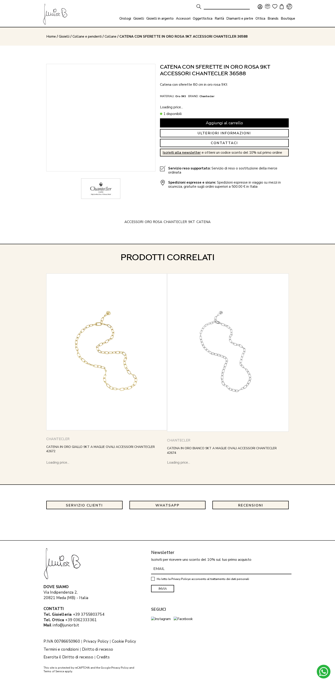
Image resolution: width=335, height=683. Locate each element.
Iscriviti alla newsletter (182, 153)
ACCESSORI (133, 222)
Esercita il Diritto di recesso (68, 657)
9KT (191, 222)
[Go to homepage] (55, 14)
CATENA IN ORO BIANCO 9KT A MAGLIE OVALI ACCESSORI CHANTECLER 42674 (222, 450)
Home (51, 36)
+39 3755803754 (88, 614)
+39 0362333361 (81, 620)
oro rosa (153, 222)
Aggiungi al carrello (224, 123)
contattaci (224, 143)
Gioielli (64, 36)
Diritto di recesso (97, 649)
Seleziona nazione (289, 6)
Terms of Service (54, 671)
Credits (103, 657)
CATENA (203, 222)
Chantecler (175, 222)
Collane (110, 36)
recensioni (250, 505)
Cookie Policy (124, 641)
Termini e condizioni (61, 649)
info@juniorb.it (66, 625)
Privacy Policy (95, 641)
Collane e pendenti (87, 36)
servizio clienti (84, 505)
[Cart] (280, 7)
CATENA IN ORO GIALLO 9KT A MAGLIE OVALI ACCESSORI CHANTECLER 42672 (100, 449)
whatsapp (167, 505)
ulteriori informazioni (224, 133)
